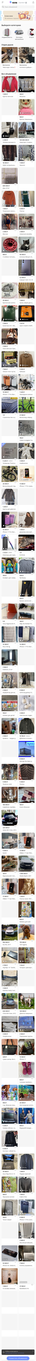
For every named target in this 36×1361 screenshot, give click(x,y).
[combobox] (18, 6)
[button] (15, 63)
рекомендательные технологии (15, 1353)
